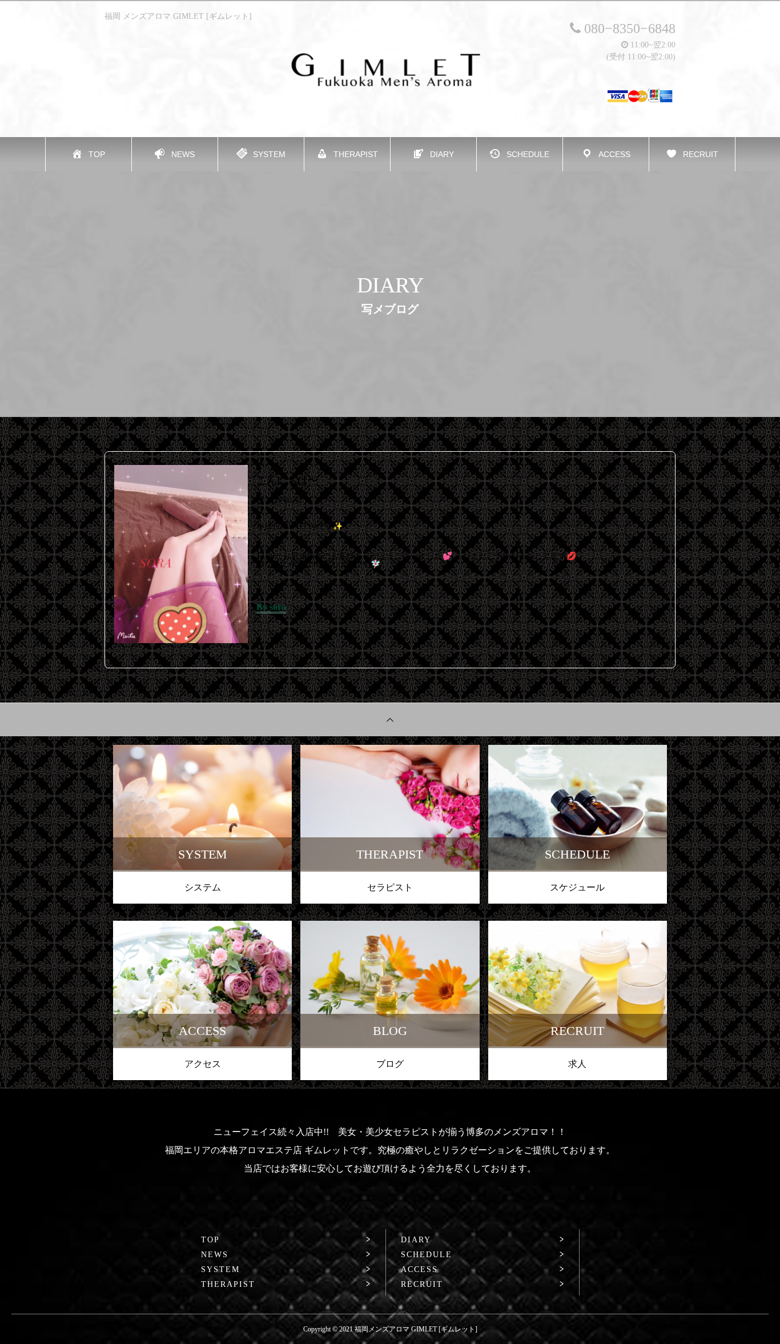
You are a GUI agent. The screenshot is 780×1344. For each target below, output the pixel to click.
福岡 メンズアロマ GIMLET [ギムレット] (178, 16)
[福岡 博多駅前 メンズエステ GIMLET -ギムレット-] (390, 70)
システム (202, 887)
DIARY (416, 1240)
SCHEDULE (426, 1255)
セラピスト (390, 887)
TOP (210, 1240)
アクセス (202, 1064)
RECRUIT (422, 1285)
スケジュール (577, 887)
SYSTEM (220, 1270)
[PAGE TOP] (390, 719)
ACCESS (419, 1270)
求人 (577, 1064)
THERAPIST (228, 1285)
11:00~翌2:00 (652, 45)
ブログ (390, 1064)
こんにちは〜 (287, 480)
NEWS (214, 1255)
